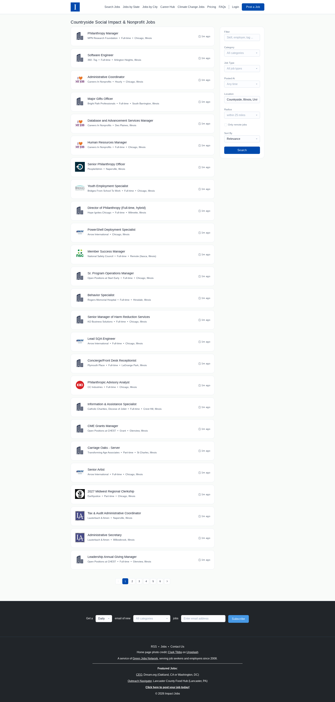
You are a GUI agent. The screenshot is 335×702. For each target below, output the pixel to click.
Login (235, 6)
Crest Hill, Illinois (152, 408)
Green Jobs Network (145, 658)
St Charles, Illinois (147, 452)
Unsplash (192, 652)
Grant (123, 430)
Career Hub (167, 6)
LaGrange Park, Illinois (134, 365)
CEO (139, 674)
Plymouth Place (96, 365)
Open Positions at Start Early (103, 278)
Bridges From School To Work (104, 190)
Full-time (126, 38)
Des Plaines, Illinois (125, 125)
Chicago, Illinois (143, 38)
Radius (228, 109)
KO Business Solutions (100, 321)
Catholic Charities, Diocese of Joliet (107, 408)
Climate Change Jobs (191, 6)
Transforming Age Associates (104, 452)
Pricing (211, 6)
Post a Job (253, 6)
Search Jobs (112, 6)
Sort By (228, 133)
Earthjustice (94, 496)
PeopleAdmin (95, 169)
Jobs (164, 646)
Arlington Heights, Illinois (127, 59)
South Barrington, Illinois (145, 103)
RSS (154, 646)
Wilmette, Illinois (137, 212)
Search (242, 150)
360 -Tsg (92, 59)
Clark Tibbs (175, 652)
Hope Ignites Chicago (99, 212)
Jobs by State (131, 6)
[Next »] (167, 581)
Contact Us (177, 646)
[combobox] (242, 53)
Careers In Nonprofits (99, 81)
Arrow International (98, 234)
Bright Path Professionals (101, 103)
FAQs (222, 6)
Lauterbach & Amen (98, 518)
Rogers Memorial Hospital (102, 299)
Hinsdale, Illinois (142, 299)
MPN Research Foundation (103, 38)
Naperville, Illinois (115, 169)
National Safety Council (100, 256)
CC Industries (95, 387)
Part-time (128, 452)
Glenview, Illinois (139, 430)
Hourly (118, 81)
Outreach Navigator (140, 680)
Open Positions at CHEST (102, 430)
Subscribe (238, 618)
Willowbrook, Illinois (124, 539)
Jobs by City (150, 6)
